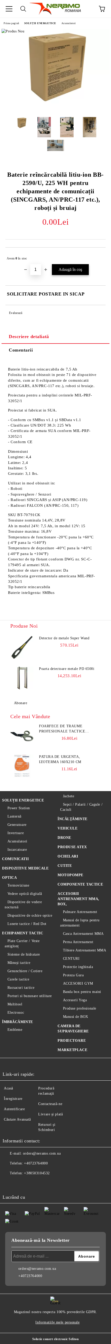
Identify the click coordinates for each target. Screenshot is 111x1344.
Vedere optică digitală (24, 894)
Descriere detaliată (29, 336)
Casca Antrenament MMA (83, 934)
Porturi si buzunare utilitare (29, 996)
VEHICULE (67, 828)
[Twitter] (21, 1184)
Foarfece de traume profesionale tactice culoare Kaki (62, 729)
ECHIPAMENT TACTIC (22, 933)
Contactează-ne (50, 1104)
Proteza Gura (73, 975)
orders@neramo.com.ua (42, 1153)
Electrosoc (15, 1012)
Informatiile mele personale (57, 1322)
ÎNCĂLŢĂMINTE (73, 819)
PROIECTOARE (72, 1041)
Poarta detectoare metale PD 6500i (66, 669)
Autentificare (14, 1109)
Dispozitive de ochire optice (29, 915)
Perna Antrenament (78, 942)
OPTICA (9, 878)
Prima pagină (11, 23)
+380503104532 (37, 1173)
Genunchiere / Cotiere (24, 971)
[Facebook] (9, 1184)
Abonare (20, 703)
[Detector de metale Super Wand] (22, 647)
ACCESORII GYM (78, 983)
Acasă (8, 1088)
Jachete (68, 796)
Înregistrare (13, 1099)
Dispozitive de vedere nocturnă (23, 904)
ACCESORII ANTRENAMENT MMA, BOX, (78, 899)
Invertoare (15, 833)
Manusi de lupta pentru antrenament (80, 922)
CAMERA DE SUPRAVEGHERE (73, 1028)
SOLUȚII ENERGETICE (40, 23)
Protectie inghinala (78, 967)
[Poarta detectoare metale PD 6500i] (22, 678)
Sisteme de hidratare (23, 954)
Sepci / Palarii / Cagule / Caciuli (81, 807)
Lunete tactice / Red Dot (26, 924)
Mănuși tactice (18, 963)
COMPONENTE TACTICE (80, 884)
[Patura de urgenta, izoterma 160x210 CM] (22, 766)
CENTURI (71, 959)
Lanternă (14, 816)
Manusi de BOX (75, 1017)
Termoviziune (18, 885)
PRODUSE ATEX (72, 847)
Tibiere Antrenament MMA (84, 950)
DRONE (64, 838)
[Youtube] (43, 1184)
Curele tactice (18, 979)
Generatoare (17, 825)
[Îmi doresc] (98, 256)
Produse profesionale (79, 1008)
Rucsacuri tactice (20, 988)
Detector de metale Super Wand (64, 638)
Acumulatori (68, 23)
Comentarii (21, 350)
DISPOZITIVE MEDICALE (25, 868)
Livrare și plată (50, 1114)
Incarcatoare (17, 850)
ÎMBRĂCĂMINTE (17, 1022)
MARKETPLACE (72, 1050)
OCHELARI (68, 856)
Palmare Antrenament (80, 912)
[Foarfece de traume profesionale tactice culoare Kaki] (22, 735)
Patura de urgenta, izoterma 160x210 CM (60, 759)
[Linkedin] (55, 1184)
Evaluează (15, 313)
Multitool (14, 1004)
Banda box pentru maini (82, 992)
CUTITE (65, 866)
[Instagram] (32, 1184)
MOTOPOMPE (70, 875)
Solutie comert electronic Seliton (55, 1339)
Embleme (14, 1030)
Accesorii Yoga (75, 1000)
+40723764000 (36, 1163)
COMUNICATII (15, 859)
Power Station (18, 808)
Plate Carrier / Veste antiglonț (22, 943)
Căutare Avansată (17, 1119)
